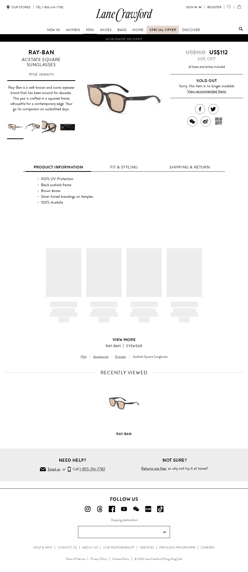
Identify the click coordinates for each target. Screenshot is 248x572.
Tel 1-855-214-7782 (49, 7)
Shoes (106, 29)
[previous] (89, 99)
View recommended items (206, 91)
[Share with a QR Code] (218, 121)
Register (214, 7)
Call (88, 469)
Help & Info (43, 547)
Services (147, 547)
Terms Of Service (75, 559)
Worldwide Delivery (124, 38)
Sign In (191, 7)
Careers (207, 547)
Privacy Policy (99, 559)
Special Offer (162, 29)
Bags (121, 29)
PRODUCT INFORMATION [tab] (58, 167)
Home (137, 29)
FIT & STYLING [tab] (124, 167)
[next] (159, 99)
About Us (90, 547)
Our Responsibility (119, 547)
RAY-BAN (41, 52)
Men (90, 29)
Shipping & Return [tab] (190, 167)
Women (73, 29)
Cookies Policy (120, 559)
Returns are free (153, 468)
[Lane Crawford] (124, 21)
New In (53, 29)
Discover (191, 29)
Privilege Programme (177, 547)
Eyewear (134, 345)
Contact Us (67, 547)
